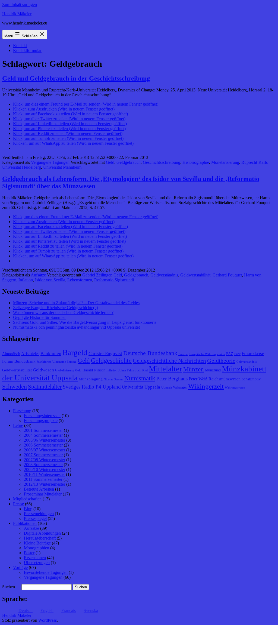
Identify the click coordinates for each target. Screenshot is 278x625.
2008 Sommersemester (43, 464)
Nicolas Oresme (113, 379)
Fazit (237, 354)
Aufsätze (38, 275)
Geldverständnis (164, 275)
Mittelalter (165, 368)
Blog (28, 508)
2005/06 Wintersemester (44, 440)
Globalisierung (64, 370)
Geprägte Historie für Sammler (39, 317)
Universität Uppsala (141, 387)
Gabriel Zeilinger (96, 275)
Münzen (193, 369)
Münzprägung (91, 379)
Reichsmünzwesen (224, 379)
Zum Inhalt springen (19, 4)
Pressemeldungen (39, 513)
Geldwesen (43, 369)
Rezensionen (35, 557)
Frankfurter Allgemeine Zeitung (57, 361)
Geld (110, 162)
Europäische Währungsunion (207, 354)
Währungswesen (235, 387)
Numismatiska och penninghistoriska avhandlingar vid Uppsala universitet (76, 327)
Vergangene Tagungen (50, 162)
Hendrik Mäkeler (16, 13)
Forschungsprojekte (41, 420)
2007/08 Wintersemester (44, 459)
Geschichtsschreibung (161, 162)
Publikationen (25, 523)
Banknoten (50, 353)
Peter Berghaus (172, 378)
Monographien (36, 548)
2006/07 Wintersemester (44, 450)
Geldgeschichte (111, 360)
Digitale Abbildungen (42, 533)
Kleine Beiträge (37, 543)
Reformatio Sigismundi (114, 280)
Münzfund (213, 370)
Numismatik (139, 378)
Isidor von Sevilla (50, 280)
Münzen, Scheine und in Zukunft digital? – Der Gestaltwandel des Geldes (76, 302)
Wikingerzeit (206, 386)
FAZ (229, 354)
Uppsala (166, 387)
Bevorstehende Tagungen (46, 572)
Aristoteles (30, 353)
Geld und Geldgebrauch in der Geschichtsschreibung (76, 78)
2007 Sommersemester (43, 454)
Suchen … (11, 586)
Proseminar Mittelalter (43, 494)
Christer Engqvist (105, 353)
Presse (18, 503)
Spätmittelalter (45, 386)
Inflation (25, 280)
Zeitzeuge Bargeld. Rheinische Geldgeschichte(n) (55, 307)
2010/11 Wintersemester (44, 474)
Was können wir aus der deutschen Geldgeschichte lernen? (63, 312)
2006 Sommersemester (43, 445)
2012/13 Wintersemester (44, 484)
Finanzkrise (253, 353)
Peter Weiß (198, 379)
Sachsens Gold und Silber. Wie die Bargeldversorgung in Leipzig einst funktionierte (84, 322)
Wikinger (180, 387)
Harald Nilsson (94, 370)
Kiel (145, 370)
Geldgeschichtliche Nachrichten (169, 361)
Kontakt (20, 45)
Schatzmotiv (251, 379)
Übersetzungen (37, 562)
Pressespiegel (35, 518)
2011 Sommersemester (43, 479)
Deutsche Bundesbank (150, 353)
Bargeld (74, 352)
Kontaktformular (27, 50)
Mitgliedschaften (27, 499)
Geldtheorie (221, 360)
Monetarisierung (225, 162)
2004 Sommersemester (43, 435)
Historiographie (195, 162)
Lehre (18, 425)
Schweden (14, 386)
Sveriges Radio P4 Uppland (92, 387)
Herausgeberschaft (40, 538)
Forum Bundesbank (19, 361)
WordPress (47, 620)
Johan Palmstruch (129, 370)
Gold (78, 370)
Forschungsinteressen (42, 415)
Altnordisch (11, 354)
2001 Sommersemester (43, 430)
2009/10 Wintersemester (44, 469)
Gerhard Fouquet (227, 275)
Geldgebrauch (128, 162)
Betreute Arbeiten (39, 489)
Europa (183, 354)
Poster (29, 552)
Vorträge (20, 567)
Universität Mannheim (62, 167)
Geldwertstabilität (195, 275)
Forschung (22, 410)
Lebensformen (79, 280)
